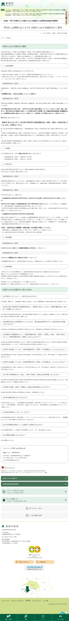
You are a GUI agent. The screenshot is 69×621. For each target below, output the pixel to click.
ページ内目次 (7, 38)
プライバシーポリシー (17, 600)
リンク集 (45, 600)
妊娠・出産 (32, 13)
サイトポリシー (36, 600)
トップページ (8, 9)
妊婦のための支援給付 (10, 478)
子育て (26, 9)
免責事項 (28, 600)
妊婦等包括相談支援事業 (11, 484)
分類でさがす (16, 9)
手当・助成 (32, 9)
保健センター (6, 452)
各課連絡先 (42, 562)
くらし (22, 9)
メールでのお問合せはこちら (11, 460)
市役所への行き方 (24, 562)
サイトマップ (5, 600)
